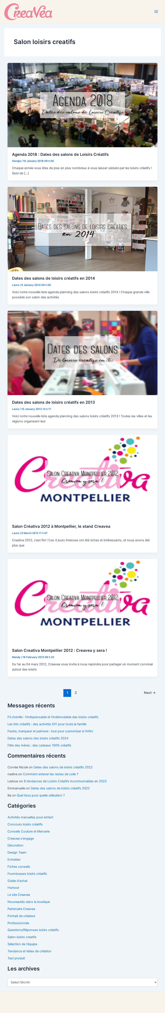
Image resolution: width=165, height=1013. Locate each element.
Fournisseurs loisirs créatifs (27, 874)
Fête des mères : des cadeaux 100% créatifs (39, 745)
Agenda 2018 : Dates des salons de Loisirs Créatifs (60, 154)
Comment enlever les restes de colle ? (50, 774)
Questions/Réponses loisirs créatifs (33, 930)
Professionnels (18, 923)
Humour (13, 888)
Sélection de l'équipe (22, 944)
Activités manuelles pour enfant (30, 817)
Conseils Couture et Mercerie (29, 831)
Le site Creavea (19, 895)
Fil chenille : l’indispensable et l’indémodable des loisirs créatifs (53, 717)
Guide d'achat (18, 881)
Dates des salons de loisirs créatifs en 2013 (53, 402)
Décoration (15, 845)
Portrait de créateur (21, 916)
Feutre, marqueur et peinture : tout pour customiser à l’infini (50, 731)
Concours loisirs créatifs (25, 824)
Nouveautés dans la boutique (29, 902)
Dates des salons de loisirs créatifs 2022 (63, 767)
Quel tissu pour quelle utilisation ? (41, 795)
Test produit (16, 958)
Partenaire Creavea (21, 909)
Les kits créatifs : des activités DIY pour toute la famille (47, 724)
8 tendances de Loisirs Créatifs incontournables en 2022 (65, 781)
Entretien (14, 859)
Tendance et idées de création (29, 951)
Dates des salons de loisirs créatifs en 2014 (53, 278)
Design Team (17, 852)
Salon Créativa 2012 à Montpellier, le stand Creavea (61, 526)
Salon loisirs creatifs (22, 937)
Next (150, 693)
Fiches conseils (19, 867)
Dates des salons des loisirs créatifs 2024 (38, 738)
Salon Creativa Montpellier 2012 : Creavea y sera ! (59, 650)
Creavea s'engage (21, 838)
